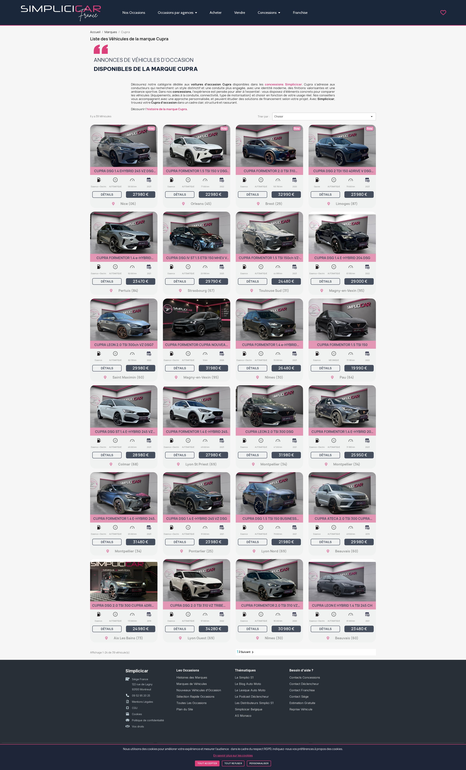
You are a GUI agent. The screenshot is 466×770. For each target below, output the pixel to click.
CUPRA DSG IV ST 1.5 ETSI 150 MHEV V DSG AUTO (196, 259)
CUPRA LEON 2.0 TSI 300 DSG (269, 431)
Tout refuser (233, 763)
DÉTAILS (107, 195)
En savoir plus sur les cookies (233, 755)
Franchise (300, 12)
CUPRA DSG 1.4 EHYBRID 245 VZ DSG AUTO (123, 173)
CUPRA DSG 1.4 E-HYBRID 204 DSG (342, 258)
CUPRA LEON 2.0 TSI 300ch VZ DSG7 (123, 345)
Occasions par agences (175, 12)
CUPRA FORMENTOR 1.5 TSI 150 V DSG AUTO (196, 173)
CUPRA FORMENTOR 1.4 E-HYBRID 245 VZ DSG (124, 520)
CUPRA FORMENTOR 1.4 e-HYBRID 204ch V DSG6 (269, 346)
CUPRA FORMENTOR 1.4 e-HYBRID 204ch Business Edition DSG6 (123, 259)
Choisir (324, 116)
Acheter (216, 12)
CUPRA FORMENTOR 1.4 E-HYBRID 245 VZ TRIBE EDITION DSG (196, 433)
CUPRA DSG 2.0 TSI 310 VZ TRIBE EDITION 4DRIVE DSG (196, 607)
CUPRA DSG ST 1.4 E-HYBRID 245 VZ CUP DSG (124, 433)
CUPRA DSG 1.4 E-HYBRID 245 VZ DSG (196, 518)
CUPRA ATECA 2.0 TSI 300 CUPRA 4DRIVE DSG (342, 520)
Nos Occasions (133, 12)
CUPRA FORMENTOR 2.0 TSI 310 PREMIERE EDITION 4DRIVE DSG (269, 173)
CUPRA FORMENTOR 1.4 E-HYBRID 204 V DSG (342, 433)
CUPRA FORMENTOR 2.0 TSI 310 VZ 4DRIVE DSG (269, 607)
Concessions (267, 12)
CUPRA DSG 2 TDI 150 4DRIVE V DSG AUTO (342, 173)
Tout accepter (207, 763)
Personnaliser (258, 763)
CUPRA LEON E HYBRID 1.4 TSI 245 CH (342, 605)
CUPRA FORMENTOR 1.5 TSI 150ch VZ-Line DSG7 (269, 259)
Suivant (248, 652)
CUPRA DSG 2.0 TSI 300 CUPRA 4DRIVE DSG (124, 607)
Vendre (239, 12)
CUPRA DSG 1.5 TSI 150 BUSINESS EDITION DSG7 (269, 520)
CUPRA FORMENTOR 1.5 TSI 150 (342, 345)
